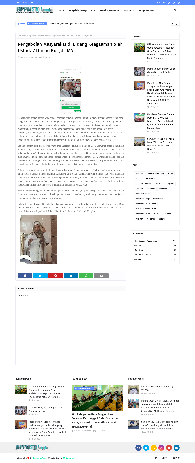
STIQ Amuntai (69, 458)
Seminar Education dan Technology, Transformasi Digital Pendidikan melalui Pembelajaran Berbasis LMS (159, 425)
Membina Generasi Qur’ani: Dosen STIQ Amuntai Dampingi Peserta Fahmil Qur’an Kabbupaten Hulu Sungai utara (161, 121)
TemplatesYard (39, 458)
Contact (34, 3)
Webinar (139, 219)
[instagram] (168, 2)
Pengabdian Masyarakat (146, 204)
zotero (162, 219)
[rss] (154, 448)
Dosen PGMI (150, 179)
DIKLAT (138, 179)
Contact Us (175, 458)
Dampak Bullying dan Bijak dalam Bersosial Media (71, 24)
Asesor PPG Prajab (156, 174)
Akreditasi (140, 174)
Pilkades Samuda (143, 214)
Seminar (157, 214)
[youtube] (169, 448)
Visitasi (168, 214)
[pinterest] (174, 2)
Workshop (151, 219)
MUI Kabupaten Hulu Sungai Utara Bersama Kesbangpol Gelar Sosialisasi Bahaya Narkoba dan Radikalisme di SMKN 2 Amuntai (161, 51)
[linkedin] (177, 448)
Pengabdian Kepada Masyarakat (149, 199)
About (25, 3)
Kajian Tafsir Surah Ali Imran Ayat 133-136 (158, 388)
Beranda (21, 36)
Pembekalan (164, 189)
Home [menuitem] (61, 10)
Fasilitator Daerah (143, 184)
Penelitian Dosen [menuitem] (108, 10)
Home (17, 3)
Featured (159, 184)
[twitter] (163, 2)
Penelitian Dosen (143, 194)
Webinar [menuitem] (128, 10)
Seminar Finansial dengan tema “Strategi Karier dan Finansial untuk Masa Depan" (160, 144)
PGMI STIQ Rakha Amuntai (146, 209)
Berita (170, 174)
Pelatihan (151, 189)
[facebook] (158, 2)
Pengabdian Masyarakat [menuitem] (81, 10)
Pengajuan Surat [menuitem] (147, 10)
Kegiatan (170, 184)
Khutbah (139, 189)
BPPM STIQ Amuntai (29, 57)
